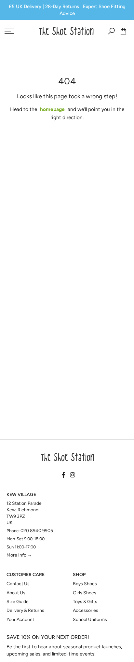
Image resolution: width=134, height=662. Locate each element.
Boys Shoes (85, 583)
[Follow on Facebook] (63, 475)
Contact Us (18, 583)
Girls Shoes (84, 593)
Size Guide (18, 601)
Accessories (85, 610)
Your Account (20, 619)
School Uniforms (90, 619)
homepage (52, 109)
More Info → (19, 555)
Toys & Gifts (85, 601)
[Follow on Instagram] (72, 475)
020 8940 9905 (36, 530)
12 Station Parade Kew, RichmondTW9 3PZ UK (24, 513)
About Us (16, 593)
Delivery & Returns (25, 610)
